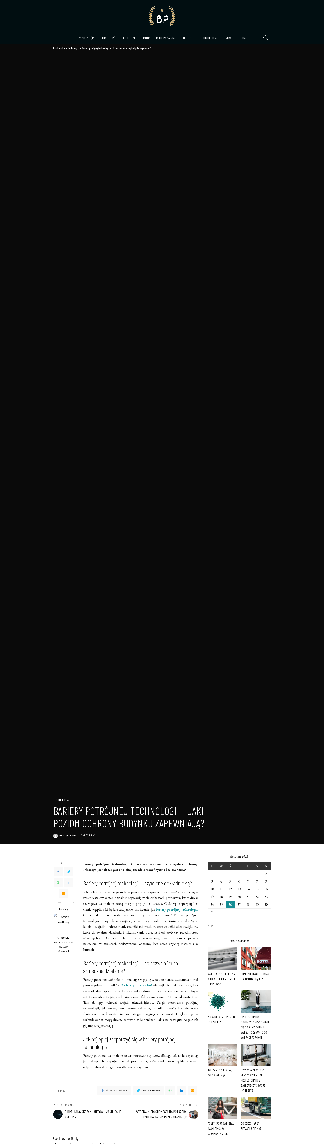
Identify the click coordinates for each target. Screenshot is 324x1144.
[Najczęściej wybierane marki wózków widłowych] (64, 923)
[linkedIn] (181, 1090)
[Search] (266, 38)
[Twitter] (69, 871)
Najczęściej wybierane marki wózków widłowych (63, 944)
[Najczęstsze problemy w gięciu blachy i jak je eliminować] (222, 958)
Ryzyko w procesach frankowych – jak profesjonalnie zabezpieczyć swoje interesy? (253, 1080)
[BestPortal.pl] (161, 16)
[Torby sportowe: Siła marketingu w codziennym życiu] (222, 1108)
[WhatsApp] (58, 882)
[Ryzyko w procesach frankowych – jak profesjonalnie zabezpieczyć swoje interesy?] (256, 1055)
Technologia (61, 800)
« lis (210, 926)
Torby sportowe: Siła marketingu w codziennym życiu (221, 1128)
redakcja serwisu (67, 835)
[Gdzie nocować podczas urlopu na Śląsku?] (256, 958)
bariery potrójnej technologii (177, 909)
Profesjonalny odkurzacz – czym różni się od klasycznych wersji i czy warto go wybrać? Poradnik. (255, 1027)
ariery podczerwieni (137, 985)
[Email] (63, 893)
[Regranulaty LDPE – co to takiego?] (222, 1001)
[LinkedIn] (69, 882)
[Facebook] (58, 871)
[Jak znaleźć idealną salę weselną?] (222, 1055)
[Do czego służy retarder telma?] (256, 1108)
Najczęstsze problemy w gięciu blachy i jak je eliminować (222, 979)
